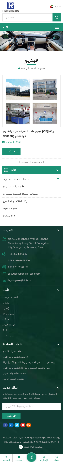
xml (4, 330)
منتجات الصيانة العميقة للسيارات (20, 194)
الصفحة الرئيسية (29, 68)
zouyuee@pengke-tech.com (24, 274)
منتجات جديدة (9, 208)
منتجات (5, 303)
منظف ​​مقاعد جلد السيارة (14, 373)
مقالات (5, 319)
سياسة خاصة (8, 336)
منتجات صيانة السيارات (15, 187)
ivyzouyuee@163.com (20, 280)
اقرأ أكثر (11, 152)
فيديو (42, 68)
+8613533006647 (17, 254)
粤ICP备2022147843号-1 (46, 442)
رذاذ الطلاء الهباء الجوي (14, 201)
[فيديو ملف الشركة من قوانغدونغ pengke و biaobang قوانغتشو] (31, 101)
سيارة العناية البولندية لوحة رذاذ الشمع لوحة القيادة (26, 368)
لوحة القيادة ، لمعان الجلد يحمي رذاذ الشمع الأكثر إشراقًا (28, 362)
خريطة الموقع (9, 325)
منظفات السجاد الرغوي (13, 379)
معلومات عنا (8, 314)
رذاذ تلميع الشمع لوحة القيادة (15, 357)
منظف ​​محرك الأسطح (12, 351)
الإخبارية (6, 308)
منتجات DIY (8, 216)
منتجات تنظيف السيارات (15, 179)
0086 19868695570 (19, 260)
